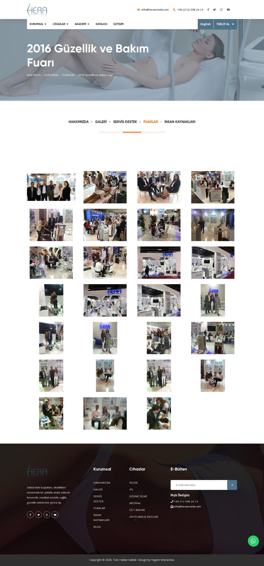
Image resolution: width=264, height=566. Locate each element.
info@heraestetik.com (155, 9)
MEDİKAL (135, 503)
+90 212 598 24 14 (186, 501)
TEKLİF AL (223, 24)
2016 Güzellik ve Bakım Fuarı (95, 75)
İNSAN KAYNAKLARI (180, 122)
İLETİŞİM (119, 24)
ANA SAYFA (34, 75)
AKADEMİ (80, 24)
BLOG (97, 526)
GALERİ (101, 122)
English (205, 24)
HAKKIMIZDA (79, 122)
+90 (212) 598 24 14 (190, 9)
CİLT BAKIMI (137, 510)
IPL (131, 489)
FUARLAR (68, 75)
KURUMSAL (36, 24)
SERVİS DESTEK (125, 122)
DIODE (133, 482)
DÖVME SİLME (138, 496)
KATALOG (101, 24)
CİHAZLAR (59, 24)
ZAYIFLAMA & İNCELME (143, 516)
